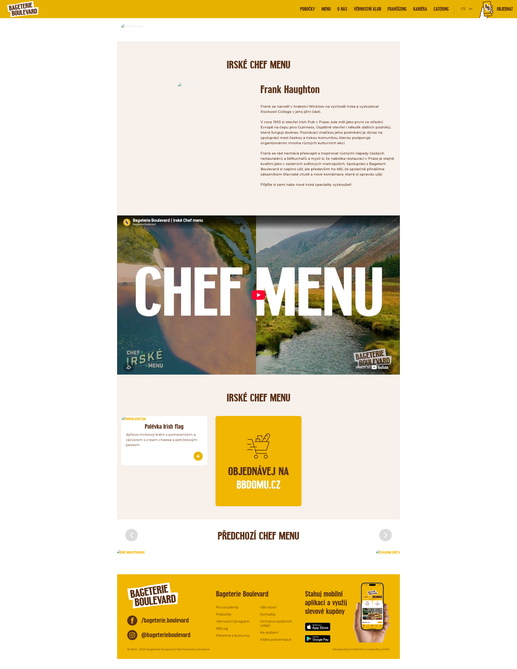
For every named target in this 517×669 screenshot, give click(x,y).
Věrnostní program (233, 621)
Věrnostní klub (367, 9)
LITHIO (385, 649)
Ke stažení (269, 632)
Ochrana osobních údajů (276, 623)
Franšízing (397, 9)
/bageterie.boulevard (165, 620)
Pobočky (307, 9)
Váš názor (268, 607)
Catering (441, 9)
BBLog (222, 628)
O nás (342, 9)
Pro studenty (227, 607)
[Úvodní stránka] (30, 9)
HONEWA (357, 649)
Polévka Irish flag (164, 426)
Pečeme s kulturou (233, 635)
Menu (326, 9)
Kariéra (420, 9)
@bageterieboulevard (165, 635)
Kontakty (268, 614)
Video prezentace (275, 639)
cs (463, 8)
